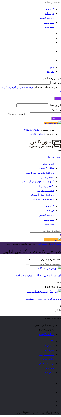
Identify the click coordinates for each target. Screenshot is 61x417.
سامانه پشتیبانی (46, 354)
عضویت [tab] (50, 71)
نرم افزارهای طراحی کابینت (40, 172)
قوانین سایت (48, 359)
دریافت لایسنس (46, 18)
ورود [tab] (52, 67)
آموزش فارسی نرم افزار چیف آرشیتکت (38, 275)
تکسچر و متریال (46, 186)
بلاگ (52, 341)
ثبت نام (56, 118)
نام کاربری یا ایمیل (52, 78)
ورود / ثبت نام (51, 123)
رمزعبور (56, 109)
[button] (27, 264)
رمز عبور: (56, 82)
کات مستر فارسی (45, 190)
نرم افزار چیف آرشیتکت (42, 194)
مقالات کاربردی (46, 168)
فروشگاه (49, 13)
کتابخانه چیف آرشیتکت (43, 199)
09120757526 (31, 129)
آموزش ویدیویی (46, 177)
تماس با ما (49, 22)
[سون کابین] (45, 148)
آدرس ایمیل (54, 105)
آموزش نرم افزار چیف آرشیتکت (38, 181)
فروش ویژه (48, 163)
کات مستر (49, 9)
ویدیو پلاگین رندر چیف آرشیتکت (43, 298)
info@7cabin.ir (37, 134)
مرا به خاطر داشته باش (45, 87)
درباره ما (50, 367)
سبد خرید (49, 26)
